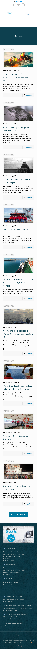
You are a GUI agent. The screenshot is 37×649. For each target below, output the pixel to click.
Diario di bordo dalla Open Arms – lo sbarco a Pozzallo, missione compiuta (18, 282)
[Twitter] (18, 4)
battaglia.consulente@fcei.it (11, 572)
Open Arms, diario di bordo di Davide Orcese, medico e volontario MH (18, 333)
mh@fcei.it (19, 1)
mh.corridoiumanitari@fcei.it (11, 556)
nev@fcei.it (6, 574)
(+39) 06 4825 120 (8, 560)
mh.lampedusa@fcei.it (10, 610)
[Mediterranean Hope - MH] (18, 13)
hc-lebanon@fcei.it (8, 585)
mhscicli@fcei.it (8, 601)
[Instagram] (23, 4)
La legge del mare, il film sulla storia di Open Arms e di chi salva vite (17, 77)
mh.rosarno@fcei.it (9, 619)
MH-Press (17, 71)
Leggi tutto (29, 95)
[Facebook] (14, 4)
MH (15, 124)
